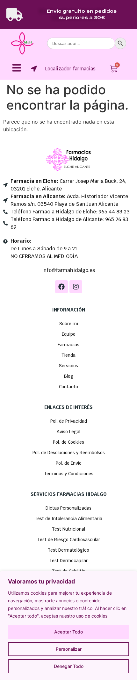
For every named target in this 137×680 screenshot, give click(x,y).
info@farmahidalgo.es (68, 270)
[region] (68, 625)
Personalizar (69, 649)
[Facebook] (61, 286)
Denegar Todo (68, 666)
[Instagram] (75, 286)
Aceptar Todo (68, 631)
